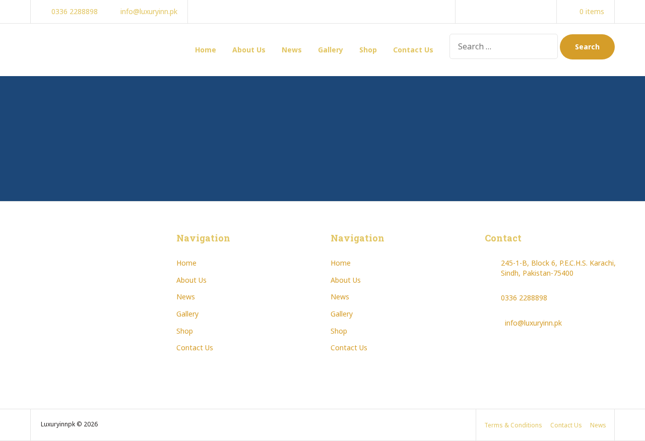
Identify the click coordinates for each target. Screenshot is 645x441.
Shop (368, 49)
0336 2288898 (524, 297)
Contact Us (413, 49)
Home (205, 49)
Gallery (330, 49)
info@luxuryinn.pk (533, 323)
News (292, 49)
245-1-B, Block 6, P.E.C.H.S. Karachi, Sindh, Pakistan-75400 (558, 268)
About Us (249, 49)
